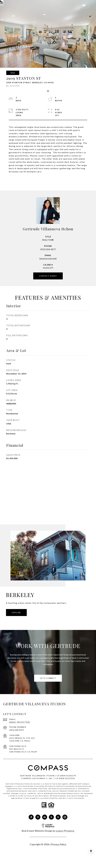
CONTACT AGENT (48, 276)
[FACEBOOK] (31, 817)
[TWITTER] (51, 817)
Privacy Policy (58, 844)
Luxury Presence (65, 830)
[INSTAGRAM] (37, 817)
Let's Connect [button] (48, 678)
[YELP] (58, 817)
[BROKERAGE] (64, 817)
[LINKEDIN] (44, 817)
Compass (9, 786)
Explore (16, 612)
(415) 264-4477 (48, 249)
